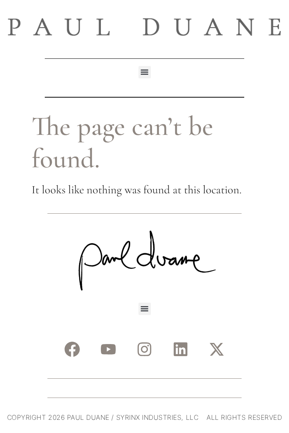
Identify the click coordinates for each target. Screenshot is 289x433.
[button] (144, 72)
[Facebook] (72, 349)
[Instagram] (144, 349)
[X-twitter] (216, 349)
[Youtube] (108, 349)
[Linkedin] (180, 349)
